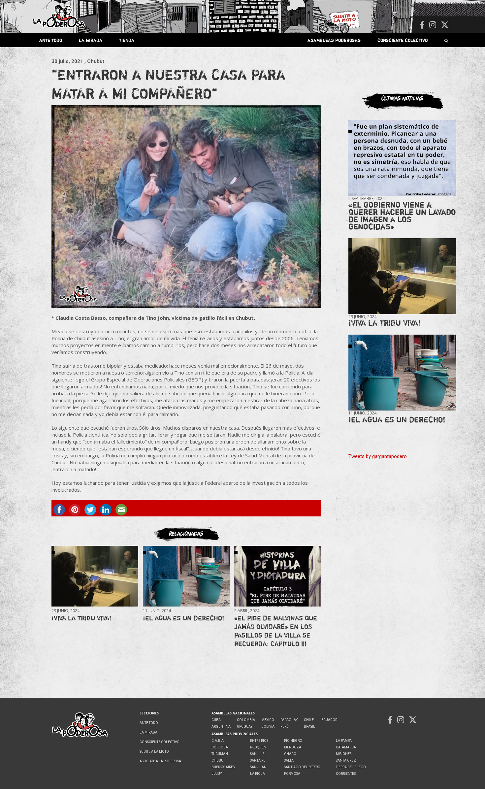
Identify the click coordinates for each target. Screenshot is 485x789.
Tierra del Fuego (351, 767)
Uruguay (244, 726)
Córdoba (219, 747)
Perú (284, 726)
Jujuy (216, 773)
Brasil (309, 726)
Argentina (221, 726)
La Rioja (257, 773)
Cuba (216, 720)
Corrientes (346, 773)
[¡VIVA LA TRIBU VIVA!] (94, 576)
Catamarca (346, 747)
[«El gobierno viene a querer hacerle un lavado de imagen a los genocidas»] (402, 158)
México (267, 720)
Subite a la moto (154, 751)
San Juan (258, 767)
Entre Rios (259, 740)
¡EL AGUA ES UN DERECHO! (183, 618)
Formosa (292, 773)
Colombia (246, 720)
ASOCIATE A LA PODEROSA (160, 761)
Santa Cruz (346, 760)
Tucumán (219, 754)
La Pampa (344, 740)
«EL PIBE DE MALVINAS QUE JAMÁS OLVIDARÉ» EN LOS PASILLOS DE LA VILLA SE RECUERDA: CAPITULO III (275, 631)
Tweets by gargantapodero (377, 456)
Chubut (218, 760)
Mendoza (292, 747)
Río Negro (293, 740)
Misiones (343, 754)
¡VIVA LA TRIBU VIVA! (81, 618)
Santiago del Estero (302, 767)
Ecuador (329, 720)
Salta (289, 760)
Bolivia (268, 726)
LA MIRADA (90, 40)
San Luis (257, 754)
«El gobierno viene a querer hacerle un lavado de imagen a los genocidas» (402, 215)
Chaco (290, 754)
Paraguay (289, 720)
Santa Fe (257, 760)
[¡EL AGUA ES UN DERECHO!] (186, 576)
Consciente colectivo (402, 40)
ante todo (50, 40)
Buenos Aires (223, 767)
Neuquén (258, 747)
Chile (309, 720)
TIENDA (126, 40)
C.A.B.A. (218, 740)
